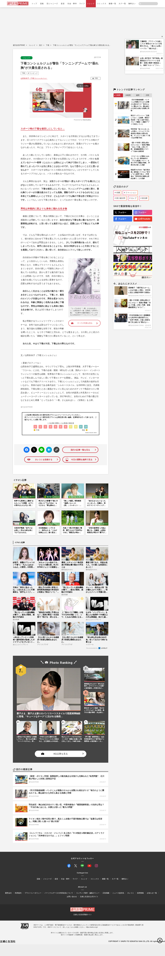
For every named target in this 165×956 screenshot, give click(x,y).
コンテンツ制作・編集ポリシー (88, 893)
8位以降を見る (60, 753)
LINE (40, 448)
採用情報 (140, 893)
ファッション (131, 193)
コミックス (101, 4)
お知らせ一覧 (152, 893)
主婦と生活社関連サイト (82, 915)
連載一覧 (112, 4)
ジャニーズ (47, 879)
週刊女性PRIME (19, 45)
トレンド (91, 4)
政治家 (144, 198)
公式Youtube (144, 219)
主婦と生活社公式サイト (89, 897)
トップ (34, 4)
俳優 (118, 193)
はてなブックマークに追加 (48, 450)
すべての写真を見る (84, 323)
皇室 (63, 4)
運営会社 (8, 893)
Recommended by (92, 648)
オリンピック (33, 73)
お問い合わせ (72, 897)
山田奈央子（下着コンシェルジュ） (34, 78)
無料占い (132, 4)
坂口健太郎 (120, 198)
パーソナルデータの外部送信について (58, 893)
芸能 (42, 4)
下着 (47, 45)
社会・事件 (72, 4)
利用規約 (18, 893)
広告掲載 (106, 893)
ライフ (82, 4)
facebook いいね (27, 450)
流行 (40, 45)
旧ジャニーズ (52, 4)
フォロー (122, 212)
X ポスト (33, 449)
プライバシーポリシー (33, 893)
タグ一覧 (122, 4)
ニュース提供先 (118, 893)
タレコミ (130, 893)
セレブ (133, 198)
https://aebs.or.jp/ (92, 927)
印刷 (96, 78)
